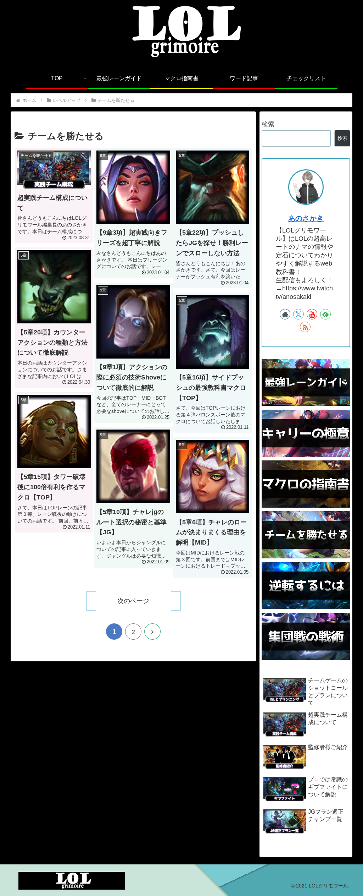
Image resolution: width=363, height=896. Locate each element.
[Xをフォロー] (298, 314)
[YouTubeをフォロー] (312, 314)
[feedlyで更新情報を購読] (325, 314)
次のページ (133, 601)
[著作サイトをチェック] (285, 314)
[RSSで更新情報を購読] (305, 327)
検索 (268, 124)
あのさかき (306, 218)
